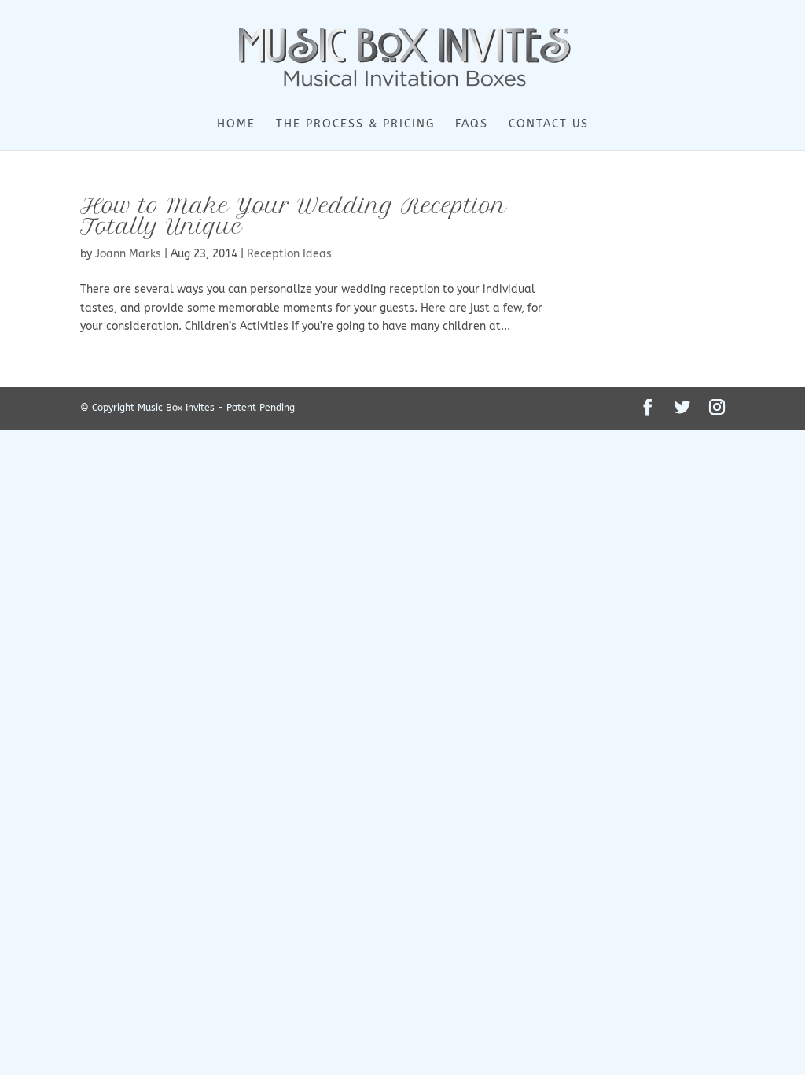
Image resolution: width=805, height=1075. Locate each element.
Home (236, 125)
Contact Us (549, 125)
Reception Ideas (289, 253)
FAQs (471, 125)
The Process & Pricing (355, 125)
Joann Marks (128, 253)
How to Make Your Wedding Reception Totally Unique (293, 216)
